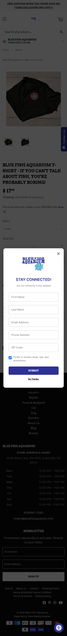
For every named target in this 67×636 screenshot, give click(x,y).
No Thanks (33, 379)
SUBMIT (33, 370)
